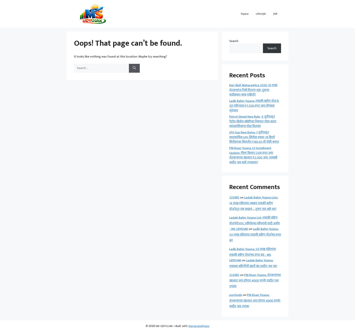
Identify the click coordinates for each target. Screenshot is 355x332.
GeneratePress (198, 326)
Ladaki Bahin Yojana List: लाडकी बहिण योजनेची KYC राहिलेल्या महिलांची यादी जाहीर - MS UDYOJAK (254, 223)
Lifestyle (261, 13)
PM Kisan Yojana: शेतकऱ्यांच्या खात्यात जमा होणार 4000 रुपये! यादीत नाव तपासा (255, 280)
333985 (234, 197)
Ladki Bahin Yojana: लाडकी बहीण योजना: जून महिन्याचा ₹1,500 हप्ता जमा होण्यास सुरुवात (254, 105)
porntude (235, 295)
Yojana (244, 13)
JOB (275, 13)
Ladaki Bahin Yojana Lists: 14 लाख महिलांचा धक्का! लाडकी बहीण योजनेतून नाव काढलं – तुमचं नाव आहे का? (253, 203)
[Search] (134, 68)
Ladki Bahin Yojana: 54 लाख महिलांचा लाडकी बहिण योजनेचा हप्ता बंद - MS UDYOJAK (252, 255)
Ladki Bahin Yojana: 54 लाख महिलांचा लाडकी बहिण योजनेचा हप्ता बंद (255, 234)
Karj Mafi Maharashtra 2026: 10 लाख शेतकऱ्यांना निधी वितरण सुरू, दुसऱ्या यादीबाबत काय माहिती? (253, 90)
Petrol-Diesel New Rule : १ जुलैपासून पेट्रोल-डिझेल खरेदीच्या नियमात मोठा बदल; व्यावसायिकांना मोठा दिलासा (253, 121)
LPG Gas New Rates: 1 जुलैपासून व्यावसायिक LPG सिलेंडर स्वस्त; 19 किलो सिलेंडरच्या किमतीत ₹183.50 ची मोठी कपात (254, 137)
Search (233, 41)
